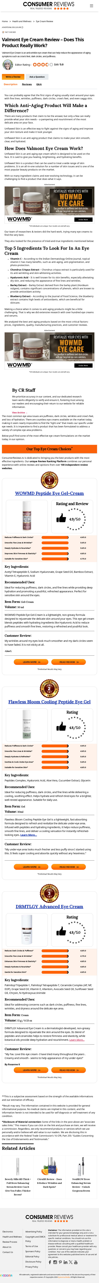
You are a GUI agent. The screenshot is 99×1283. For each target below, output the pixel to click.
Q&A (39, 84)
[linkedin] (65, 1262)
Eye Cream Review (44, 21)
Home (5, 21)
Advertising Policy (33, 1231)
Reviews (27, 84)
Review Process (10, 1241)
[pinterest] (60, 1262)
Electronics (8, 1231)
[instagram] (55, 1262)
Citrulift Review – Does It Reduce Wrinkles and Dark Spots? (49, 1183)
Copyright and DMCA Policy (35, 1239)
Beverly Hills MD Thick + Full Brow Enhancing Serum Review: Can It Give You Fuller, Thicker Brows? (18, 1187)
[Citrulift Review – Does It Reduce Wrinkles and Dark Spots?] (49, 1175)
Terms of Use (31, 1246)
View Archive (19, 412)
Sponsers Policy (32, 1251)
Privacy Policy (31, 1266)
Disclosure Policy (33, 1261)
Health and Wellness (21, 21)
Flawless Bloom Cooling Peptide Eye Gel (49, 701)
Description (11, 84)
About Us (7, 1247)
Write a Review (13, 76)
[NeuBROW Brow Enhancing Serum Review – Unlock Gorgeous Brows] (81, 1175)
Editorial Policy (32, 1256)
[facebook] (50, 1262)
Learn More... (28, 835)
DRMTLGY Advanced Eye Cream (49, 906)
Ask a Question (37, 76)
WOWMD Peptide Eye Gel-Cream (49, 493)
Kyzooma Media (64, 1277)
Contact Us (8, 1252)
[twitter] (71, 1262)
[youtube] (76, 1262)
